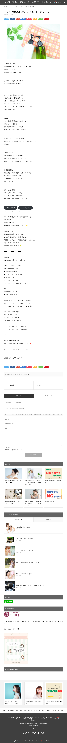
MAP (53, 710)
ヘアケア (11, 14)
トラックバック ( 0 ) (48, 395)
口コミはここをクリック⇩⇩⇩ (12, 629)
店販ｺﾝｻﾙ (48, 710)
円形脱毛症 (37, 710)
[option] (13, 693)
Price (8, 710)
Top (4, 710)
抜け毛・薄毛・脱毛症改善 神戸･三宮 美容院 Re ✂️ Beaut (32, 2)
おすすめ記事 (18, 520)
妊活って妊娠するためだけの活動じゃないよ (27, 562)
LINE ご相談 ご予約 (16, 710)
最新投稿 (48, 520)
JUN (11, 374)
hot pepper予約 (28, 710)
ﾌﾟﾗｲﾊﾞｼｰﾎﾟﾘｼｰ (60, 710)
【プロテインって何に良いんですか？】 (26, 538)
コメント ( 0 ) (18, 395)
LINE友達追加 (10, 208)
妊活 (43, 710)
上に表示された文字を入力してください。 (14, 449)
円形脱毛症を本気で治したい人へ (24, 527)
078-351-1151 (34, 733)
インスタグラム (25, 208)
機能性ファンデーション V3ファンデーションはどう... (30, 585)
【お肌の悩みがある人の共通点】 (24, 550)
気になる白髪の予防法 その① (24, 574)
